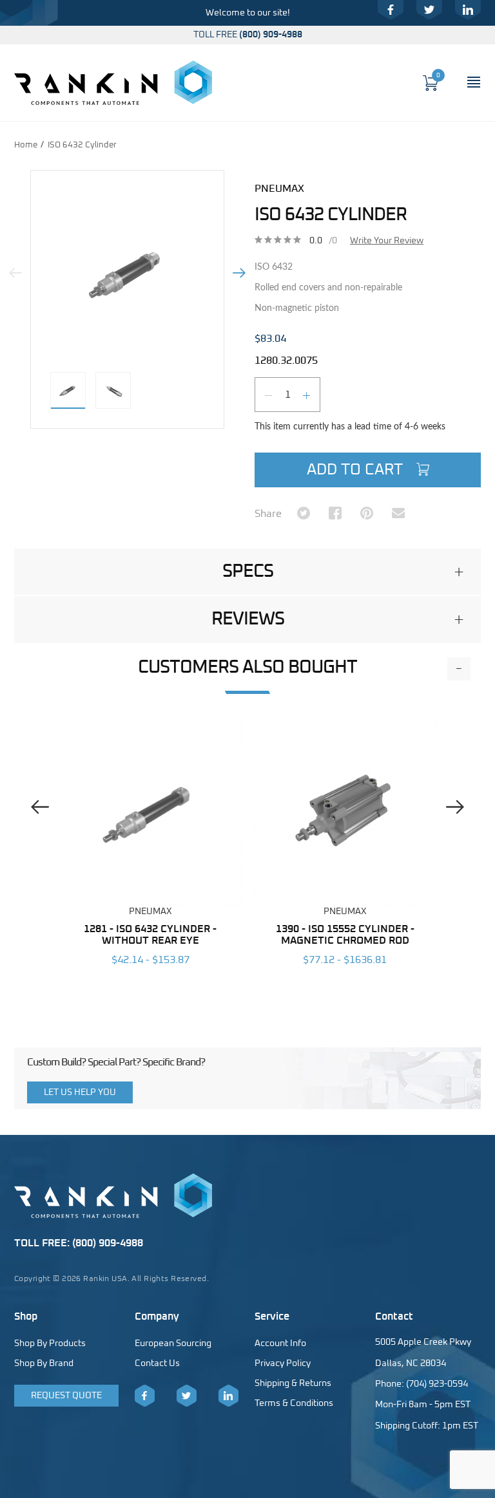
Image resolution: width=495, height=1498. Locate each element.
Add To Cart (357, 470)
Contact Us (157, 1363)
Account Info (280, 1343)
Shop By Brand (43, 1363)
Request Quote (66, 1395)
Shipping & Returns (293, 1383)
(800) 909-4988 (270, 34)
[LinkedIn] (468, 9)
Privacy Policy (283, 1363)
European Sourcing (173, 1343)
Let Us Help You (80, 1092)
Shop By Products (50, 1343)
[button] (247, 571)
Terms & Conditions (294, 1403)
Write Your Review (386, 240)
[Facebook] (390, 9)
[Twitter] (429, 9)
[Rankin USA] (113, 82)
